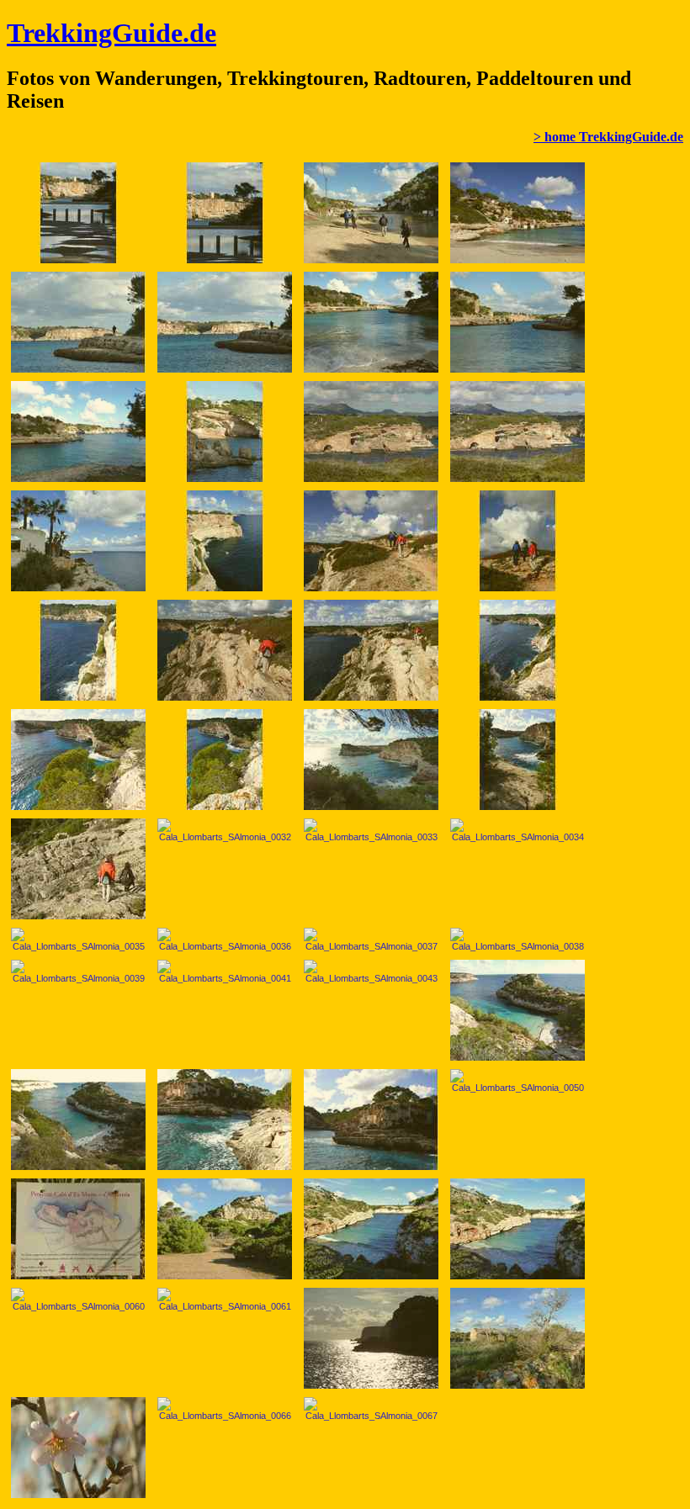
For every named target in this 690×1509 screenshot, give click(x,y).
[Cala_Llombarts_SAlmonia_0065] (78, 1447)
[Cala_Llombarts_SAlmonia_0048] (371, 1119)
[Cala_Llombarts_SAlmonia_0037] (371, 939)
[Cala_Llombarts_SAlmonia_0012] (371, 431)
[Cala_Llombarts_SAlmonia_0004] (517, 212)
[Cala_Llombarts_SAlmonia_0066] (224, 1409)
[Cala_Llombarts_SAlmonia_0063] (371, 1338)
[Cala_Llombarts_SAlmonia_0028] (517, 759)
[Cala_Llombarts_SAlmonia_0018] (78, 650)
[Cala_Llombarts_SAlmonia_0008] (517, 322)
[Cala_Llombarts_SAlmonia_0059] (517, 1228)
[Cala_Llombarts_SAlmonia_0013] (517, 431)
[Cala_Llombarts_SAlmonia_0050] (517, 1081)
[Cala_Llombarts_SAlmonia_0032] (224, 830)
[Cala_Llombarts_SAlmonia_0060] (78, 1299)
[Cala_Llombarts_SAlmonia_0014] (78, 540)
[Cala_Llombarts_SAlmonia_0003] (371, 212)
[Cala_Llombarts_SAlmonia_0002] (224, 212)
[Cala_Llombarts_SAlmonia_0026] (224, 759)
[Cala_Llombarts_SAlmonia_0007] (371, 322)
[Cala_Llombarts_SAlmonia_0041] (224, 971)
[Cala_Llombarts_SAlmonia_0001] (78, 212)
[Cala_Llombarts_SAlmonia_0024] (78, 759)
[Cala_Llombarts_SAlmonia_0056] (78, 1228)
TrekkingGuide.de (111, 33)
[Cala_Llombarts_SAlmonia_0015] (224, 540)
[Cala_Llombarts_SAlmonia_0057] (224, 1228)
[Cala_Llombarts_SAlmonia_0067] (371, 1409)
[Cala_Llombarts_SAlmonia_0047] (224, 1119)
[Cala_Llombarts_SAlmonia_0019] (224, 650)
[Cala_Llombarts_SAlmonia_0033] (371, 830)
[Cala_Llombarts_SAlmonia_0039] (78, 971)
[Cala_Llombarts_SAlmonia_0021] (371, 650)
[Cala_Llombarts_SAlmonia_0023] (517, 650)
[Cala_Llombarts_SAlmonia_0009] (78, 431)
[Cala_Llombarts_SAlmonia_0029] (78, 868)
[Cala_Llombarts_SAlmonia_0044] (517, 1010)
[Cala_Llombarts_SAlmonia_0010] (224, 431)
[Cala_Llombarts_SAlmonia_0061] (224, 1299)
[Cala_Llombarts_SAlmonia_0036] (224, 939)
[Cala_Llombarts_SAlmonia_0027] (371, 759)
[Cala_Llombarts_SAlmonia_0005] (78, 322)
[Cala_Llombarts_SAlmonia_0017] (517, 540)
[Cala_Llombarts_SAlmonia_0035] (78, 939)
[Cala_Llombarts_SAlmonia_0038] (517, 939)
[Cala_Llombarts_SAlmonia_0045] (78, 1119)
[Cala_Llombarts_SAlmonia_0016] (371, 540)
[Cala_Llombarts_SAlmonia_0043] (371, 971)
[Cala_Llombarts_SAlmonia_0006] (224, 322)
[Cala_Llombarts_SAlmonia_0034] (517, 830)
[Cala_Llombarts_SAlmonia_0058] (371, 1228)
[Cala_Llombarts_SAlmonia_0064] (517, 1338)
